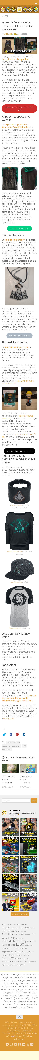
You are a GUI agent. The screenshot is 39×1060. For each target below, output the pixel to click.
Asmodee (14, 928)
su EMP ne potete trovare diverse (18, 382)
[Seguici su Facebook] (19, 1044)
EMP (24, 746)
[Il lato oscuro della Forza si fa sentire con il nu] (10, 883)
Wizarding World (20, 965)
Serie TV (16, 962)
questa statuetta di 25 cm (19, 435)
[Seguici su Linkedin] (23, 1044)
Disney (17, 934)
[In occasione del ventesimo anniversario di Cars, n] (28, 902)
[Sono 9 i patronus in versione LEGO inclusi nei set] (28, 864)
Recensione (6, 749)
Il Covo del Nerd (8, 944)
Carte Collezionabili (11, 930)
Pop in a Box (19, 958)
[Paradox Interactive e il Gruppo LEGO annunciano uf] (10, 864)
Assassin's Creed (13, 742)
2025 (7, 924)
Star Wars (23, 962)
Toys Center (32, 962)
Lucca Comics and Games (20, 948)
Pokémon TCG (8, 958)
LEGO (20, 944)
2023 (3, 924)
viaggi (3, 965)
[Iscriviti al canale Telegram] (7, 1044)
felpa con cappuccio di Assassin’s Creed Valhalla (15, 126)
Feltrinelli (27, 934)
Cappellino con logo (16, 582)
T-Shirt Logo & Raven (15, 628)
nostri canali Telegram (11, 983)
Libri (10, 948)
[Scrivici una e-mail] (31, 1044)
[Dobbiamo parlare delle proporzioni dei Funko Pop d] (28, 883)
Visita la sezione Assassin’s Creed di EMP (19, 108)
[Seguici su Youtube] (15, 1044)
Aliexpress (24, 924)
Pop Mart (26, 958)
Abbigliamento (15, 924)
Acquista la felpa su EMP (19, 228)
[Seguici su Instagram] (11, 1044)
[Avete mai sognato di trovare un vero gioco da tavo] (10, 846)
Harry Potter (8, 59)
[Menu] (36, 2)
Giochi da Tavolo (11, 941)
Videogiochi (10, 965)
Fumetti (4, 938)
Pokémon (26, 955)
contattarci (8, 718)
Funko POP (20, 938)
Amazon (6, 927)
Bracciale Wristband (16, 505)
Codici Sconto (8, 934)
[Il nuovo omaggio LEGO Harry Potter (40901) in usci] (10, 827)
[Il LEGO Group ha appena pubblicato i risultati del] (10, 902)
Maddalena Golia (11, 34)
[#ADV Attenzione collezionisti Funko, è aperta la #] (28, 827)
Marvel (19, 952)
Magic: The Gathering (9, 952)
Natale (24, 952)
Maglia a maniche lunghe (14, 551)
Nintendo (30, 952)
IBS (34, 941)
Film (33, 934)
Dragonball (23, 59)
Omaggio (12, 955)
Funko (11, 937)
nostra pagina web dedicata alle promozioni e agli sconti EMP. (19, 698)
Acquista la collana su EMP (19, 335)
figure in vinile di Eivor (16, 347)
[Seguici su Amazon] (27, 1044)
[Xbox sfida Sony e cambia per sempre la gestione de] (28, 846)
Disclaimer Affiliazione (23, 1037)
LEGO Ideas (28, 945)
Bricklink (32, 928)
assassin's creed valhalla (11, 746)
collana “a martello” (14, 239)
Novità (5, 954)
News (5, 16)
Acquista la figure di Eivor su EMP (19, 451)
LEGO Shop (5, 948)
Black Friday (24, 927)
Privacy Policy (31, 1033)
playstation (19, 955)
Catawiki (23, 931)
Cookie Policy (13, 1036)
